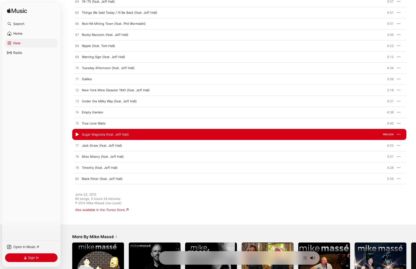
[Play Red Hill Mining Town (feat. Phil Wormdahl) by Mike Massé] (77, 24)
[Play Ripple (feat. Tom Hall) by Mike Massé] (77, 46)
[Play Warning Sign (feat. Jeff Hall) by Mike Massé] (77, 57)
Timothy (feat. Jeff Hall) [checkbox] (100, 168)
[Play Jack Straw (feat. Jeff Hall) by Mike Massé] (77, 146)
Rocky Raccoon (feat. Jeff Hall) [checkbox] (105, 35)
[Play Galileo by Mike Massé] (77, 79)
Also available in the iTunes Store (100, 210)
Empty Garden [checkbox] (92, 112)
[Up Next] (305, 258)
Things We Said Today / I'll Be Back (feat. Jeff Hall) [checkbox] (119, 12)
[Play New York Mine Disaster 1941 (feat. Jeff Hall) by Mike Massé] (77, 90)
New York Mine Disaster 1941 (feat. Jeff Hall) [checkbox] (116, 90)
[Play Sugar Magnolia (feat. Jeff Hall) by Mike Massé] (77, 134)
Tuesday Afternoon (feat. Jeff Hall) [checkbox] (108, 68)
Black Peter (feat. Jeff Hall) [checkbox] (102, 179)
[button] (31, 24)
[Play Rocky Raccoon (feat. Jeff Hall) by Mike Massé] (77, 35)
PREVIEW (388, 1)
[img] (17, 11)
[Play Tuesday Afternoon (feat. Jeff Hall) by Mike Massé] (77, 68)
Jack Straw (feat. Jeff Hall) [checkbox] (102, 145)
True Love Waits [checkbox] (94, 123)
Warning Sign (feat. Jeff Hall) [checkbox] (103, 57)
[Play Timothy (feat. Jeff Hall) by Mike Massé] (77, 168)
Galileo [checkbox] (87, 79)
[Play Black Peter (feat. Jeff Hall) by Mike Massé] (77, 179)
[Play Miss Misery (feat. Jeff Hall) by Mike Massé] (77, 157)
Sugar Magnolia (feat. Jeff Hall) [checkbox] (105, 134)
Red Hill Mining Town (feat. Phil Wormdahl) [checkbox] (114, 24)
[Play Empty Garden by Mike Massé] (77, 112)
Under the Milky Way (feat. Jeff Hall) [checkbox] (109, 101)
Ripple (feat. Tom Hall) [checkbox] (98, 46)
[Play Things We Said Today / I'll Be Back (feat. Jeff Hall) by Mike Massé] (77, 13)
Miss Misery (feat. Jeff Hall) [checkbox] (103, 156)
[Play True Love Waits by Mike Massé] (77, 123)
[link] (95, 236)
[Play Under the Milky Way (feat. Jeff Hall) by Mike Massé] (77, 101)
